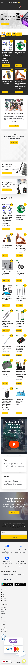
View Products (6, 173)
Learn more (14, 142)
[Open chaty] (24, 661)
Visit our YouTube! (7, 26)
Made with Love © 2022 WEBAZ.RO (14, 662)
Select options (6, 65)
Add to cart (18, 65)
